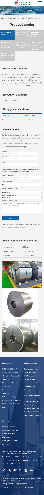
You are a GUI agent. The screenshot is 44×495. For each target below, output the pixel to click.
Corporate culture (8, 434)
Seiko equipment (30, 372)
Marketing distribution (10, 430)
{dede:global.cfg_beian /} (11, 487)
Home (3, 18)
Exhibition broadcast (31, 408)
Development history (9, 441)
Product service (30, 363)
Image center (7, 444)
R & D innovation (30, 376)
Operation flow (29, 386)
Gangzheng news (30, 405)
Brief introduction (8, 427)
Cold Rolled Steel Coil (30, 18)
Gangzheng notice (31, 401)
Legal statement (21, 484)
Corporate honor (8, 437)
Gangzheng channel (32, 395)
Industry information (31, 412)
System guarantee (31, 369)
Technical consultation (32, 383)
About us (6, 421)
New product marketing (32, 415)
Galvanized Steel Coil (10, 372)
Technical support (30, 379)
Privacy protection (8, 484)
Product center (13, 18)
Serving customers (31, 390)
